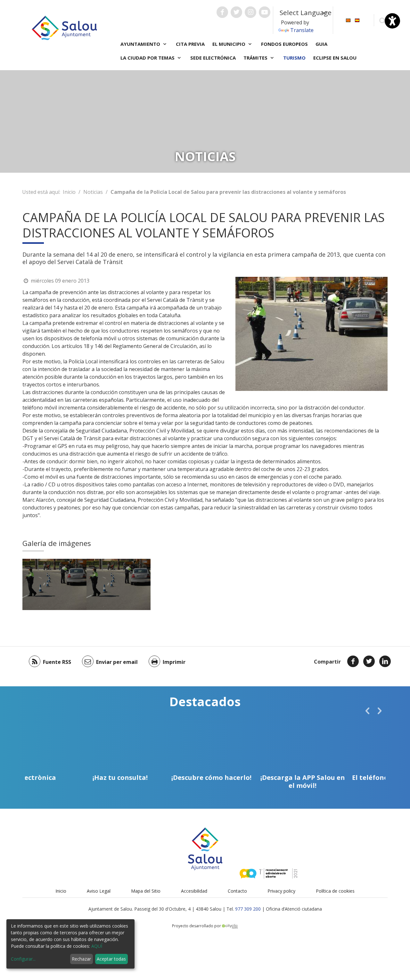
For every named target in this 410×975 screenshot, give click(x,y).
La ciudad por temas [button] (148, 57)
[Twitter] (369, 661)
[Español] (357, 20)
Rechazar (81, 959)
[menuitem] (348, 19)
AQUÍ (96, 946)
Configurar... (23, 959)
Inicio (69, 191)
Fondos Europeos (284, 44)
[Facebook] (353, 661)
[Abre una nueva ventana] (222, 12)
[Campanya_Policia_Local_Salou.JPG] (54, 584)
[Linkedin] (385, 661)
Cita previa (190, 44)
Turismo (294, 57)
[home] (64, 27)
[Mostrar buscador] (382, 20)
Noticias (93, 191)
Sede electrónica (213, 57)
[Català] (348, 20)
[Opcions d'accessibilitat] (392, 21)
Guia (321, 44)
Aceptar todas (111, 959)
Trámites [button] (256, 57)
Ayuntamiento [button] (140, 44)
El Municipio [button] (229, 44)
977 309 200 (248, 909)
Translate (302, 30)
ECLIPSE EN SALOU (335, 57)
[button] (367, 710)
